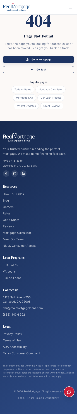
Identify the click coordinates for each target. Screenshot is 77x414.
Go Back (41, 69)
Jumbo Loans (12, 278)
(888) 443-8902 (14, 314)
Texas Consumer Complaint (21, 353)
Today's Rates (23, 89)
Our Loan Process (50, 97)
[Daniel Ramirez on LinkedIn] (23, 173)
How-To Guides (13, 194)
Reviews (8, 226)
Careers (8, 207)
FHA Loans (10, 265)
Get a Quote (11, 220)
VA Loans (9, 271)
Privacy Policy (12, 334)
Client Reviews (51, 105)
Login (21, 397)
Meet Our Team (13, 239)
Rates (6, 213)
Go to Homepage (41, 59)
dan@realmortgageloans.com (23, 308)
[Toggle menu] (70, 7)
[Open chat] (69, 392)
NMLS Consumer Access (19, 245)
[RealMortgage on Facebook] (6, 173)
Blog (6, 200)
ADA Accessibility (15, 347)
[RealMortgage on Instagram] (14, 173)
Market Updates (26, 105)
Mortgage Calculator (50, 89)
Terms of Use (12, 340)
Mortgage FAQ (24, 97)
